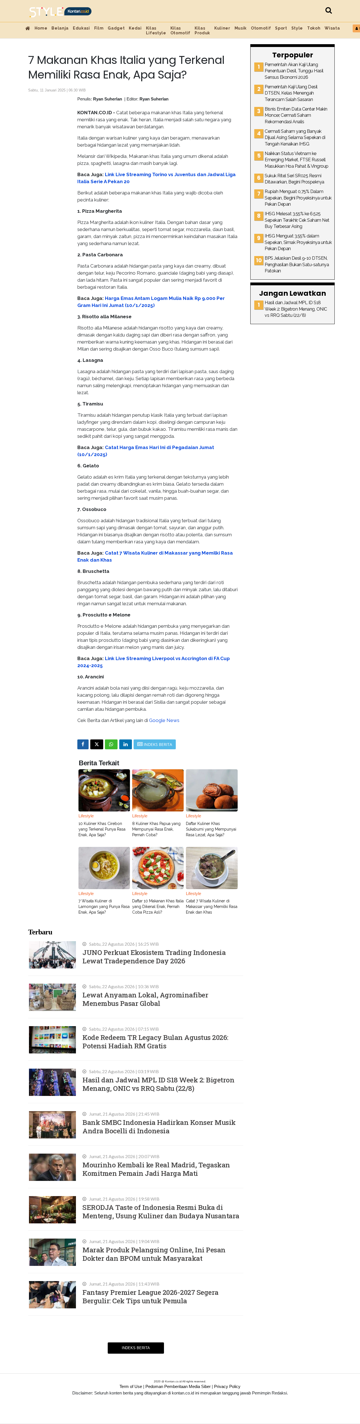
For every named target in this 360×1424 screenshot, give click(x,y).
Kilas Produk (202, 30)
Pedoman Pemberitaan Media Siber (178, 1386)
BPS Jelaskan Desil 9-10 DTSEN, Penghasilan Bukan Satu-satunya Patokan (297, 264)
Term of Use (131, 1386)
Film (99, 28)
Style (297, 28)
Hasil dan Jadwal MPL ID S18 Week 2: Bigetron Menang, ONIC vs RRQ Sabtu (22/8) (158, 1084)
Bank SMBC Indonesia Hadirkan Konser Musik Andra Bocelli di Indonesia (159, 1126)
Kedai (135, 28)
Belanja (60, 28)
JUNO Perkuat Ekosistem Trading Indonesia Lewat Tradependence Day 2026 (154, 956)
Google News (164, 720)
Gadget (116, 28)
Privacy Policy (227, 1386)
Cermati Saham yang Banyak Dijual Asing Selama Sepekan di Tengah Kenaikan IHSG (295, 138)
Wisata (332, 28)
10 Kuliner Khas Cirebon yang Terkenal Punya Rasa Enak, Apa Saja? (101, 829)
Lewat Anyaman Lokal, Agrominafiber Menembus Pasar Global (145, 999)
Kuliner (222, 28)
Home (41, 28)
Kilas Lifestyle (156, 30)
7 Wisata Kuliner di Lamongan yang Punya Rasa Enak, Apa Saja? (104, 906)
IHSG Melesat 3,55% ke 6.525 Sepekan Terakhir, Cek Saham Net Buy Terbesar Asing (297, 220)
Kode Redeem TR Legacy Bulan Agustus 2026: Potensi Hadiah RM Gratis (155, 1041)
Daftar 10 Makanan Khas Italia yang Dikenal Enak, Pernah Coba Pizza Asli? (158, 906)
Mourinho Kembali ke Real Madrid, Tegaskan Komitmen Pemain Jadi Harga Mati (156, 1169)
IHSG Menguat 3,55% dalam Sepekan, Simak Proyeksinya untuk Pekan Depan (298, 242)
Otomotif (261, 28)
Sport (281, 28)
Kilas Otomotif (180, 30)
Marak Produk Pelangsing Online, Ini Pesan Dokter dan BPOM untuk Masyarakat (154, 1254)
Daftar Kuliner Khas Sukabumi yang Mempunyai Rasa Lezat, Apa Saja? (211, 829)
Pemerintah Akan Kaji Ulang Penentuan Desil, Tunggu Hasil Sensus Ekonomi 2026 (294, 71)
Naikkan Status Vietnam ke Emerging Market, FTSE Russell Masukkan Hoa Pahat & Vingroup (296, 160)
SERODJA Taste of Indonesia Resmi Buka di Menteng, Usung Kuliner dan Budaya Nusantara (160, 1211)
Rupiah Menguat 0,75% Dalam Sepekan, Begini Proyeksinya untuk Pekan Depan (298, 198)
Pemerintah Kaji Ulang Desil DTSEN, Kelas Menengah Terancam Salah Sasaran (291, 93)
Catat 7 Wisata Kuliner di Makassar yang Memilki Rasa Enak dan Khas (211, 906)
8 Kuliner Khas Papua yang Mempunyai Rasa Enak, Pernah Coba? (156, 829)
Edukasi (81, 28)
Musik (241, 28)
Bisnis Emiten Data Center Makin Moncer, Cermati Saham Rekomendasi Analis (296, 115)
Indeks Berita (136, 1348)
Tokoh (313, 28)
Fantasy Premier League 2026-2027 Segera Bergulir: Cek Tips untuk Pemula (150, 1296)
